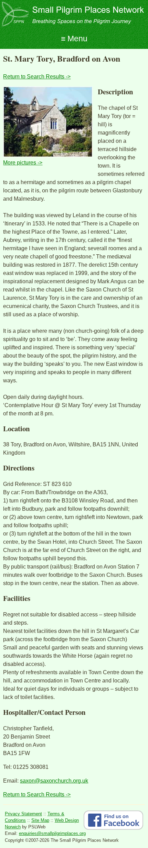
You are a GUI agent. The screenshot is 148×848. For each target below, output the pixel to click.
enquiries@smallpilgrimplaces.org (52, 833)
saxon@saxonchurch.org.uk (54, 781)
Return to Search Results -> (37, 77)
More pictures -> (22, 163)
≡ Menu (74, 38)
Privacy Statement (23, 813)
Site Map (40, 820)
